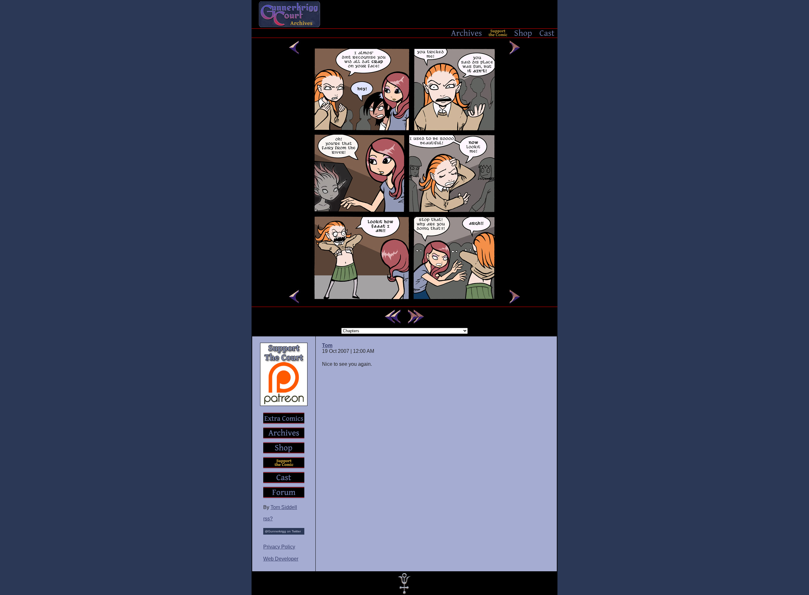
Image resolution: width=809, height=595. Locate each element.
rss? (268, 518)
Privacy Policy (279, 546)
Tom (327, 345)
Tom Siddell (284, 507)
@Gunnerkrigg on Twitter (283, 531)
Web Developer (280, 558)
